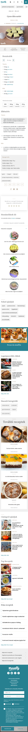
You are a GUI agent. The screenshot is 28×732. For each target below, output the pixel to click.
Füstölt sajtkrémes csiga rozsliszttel (13, 616)
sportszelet (20, 7)
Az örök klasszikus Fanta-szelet (14, 476)
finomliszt (10, 74)
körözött (13, 316)
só (8, 79)
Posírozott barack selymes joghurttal (13, 640)
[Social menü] (14, 2)
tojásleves (21, 316)
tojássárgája (10, 91)
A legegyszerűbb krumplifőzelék (16, 568)
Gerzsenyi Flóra (14, 479)
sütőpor (11, 77)
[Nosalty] (3, 2)
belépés (13, 218)
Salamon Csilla (14, 20)
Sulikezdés (14, 359)
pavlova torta (11, 306)
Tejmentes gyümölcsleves (10, 610)
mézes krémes (5, 405)
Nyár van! (14, 520)
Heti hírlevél (16, 704)
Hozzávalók (7, 728)
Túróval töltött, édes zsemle (14, 448)
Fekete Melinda (14, 451)
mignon (14, 409)
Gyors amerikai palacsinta (16, 589)
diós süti (17, 11)
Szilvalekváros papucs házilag (11, 622)
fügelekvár (14, 309)
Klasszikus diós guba (14, 504)
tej (6, 72)
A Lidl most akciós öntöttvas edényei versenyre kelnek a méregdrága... (17, 536)
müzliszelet (14, 405)
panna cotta (5, 309)
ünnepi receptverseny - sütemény (10, 177)
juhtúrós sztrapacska (8, 7)
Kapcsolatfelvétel (14, 682)
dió (8, 82)
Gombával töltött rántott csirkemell (13, 628)
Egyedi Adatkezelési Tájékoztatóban (14, 720)
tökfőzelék (14, 575)
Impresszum (14, 683)
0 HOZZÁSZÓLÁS (20, 23)
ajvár (3, 306)
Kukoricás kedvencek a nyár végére (12, 658)
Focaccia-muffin (7, 634)
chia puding (5, 316)
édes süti (11, 11)
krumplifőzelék (15, 564)
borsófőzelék (5, 319)
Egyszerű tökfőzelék (17, 578)
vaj (8, 67)
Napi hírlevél (8, 704)
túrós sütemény (6, 413)
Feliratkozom (19, 696)
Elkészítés (20, 728)
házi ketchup (21, 306)
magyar (9, 174)
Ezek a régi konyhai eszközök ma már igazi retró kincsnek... (17, 547)
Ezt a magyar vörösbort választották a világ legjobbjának (17, 386)
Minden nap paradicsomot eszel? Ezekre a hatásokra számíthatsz (17, 364)
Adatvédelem (14, 680)
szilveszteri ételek (6, 180)
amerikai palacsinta (17, 586)
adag (9, 60)
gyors (3, 174)
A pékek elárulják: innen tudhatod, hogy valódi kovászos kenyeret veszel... (17, 375)
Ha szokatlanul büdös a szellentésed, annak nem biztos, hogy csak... (17, 525)
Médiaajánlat (14, 685)
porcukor (9, 69)
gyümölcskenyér (6, 409)
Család (14, 370)
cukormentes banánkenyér (9, 313)
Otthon (14, 381)
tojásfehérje (10, 84)
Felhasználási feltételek (14, 678)
